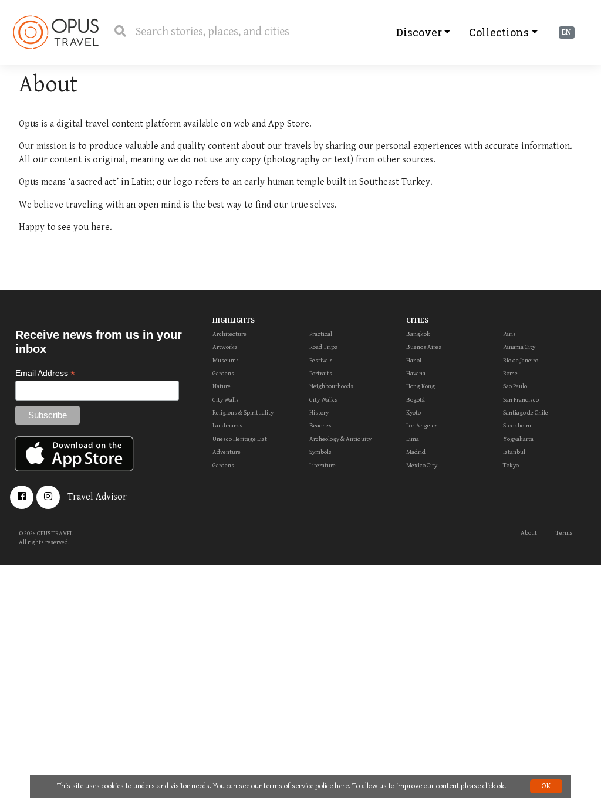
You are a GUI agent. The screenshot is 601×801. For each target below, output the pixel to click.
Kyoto (413, 412)
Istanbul (514, 452)
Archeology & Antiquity (340, 439)
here (342, 786)
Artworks (225, 347)
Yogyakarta (518, 439)
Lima (412, 439)
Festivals (321, 360)
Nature (221, 386)
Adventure (226, 452)
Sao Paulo (515, 386)
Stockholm (517, 425)
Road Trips (323, 347)
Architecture (229, 334)
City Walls (225, 399)
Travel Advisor (97, 497)
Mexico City (421, 465)
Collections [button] (499, 32)
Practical (320, 334)
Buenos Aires (423, 347)
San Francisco (521, 399)
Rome (510, 373)
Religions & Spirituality (243, 412)
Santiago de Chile (525, 412)
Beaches (320, 425)
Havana (416, 373)
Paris (509, 334)
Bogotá (415, 399)
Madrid (416, 452)
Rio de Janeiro (520, 360)
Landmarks (227, 425)
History (319, 412)
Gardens (223, 373)
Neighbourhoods (331, 386)
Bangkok (418, 334)
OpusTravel (56, 32)
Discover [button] (419, 32)
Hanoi (413, 360)
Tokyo (511, 465)
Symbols (320, 452)
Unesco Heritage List (239, 439)
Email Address (45, 373)
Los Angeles (422, 425)
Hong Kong (420, 386)
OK (546, 786)
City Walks (323, 399)
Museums (225, 360)
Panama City (519, 347)
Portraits (320, 373)
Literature (322, 465)
